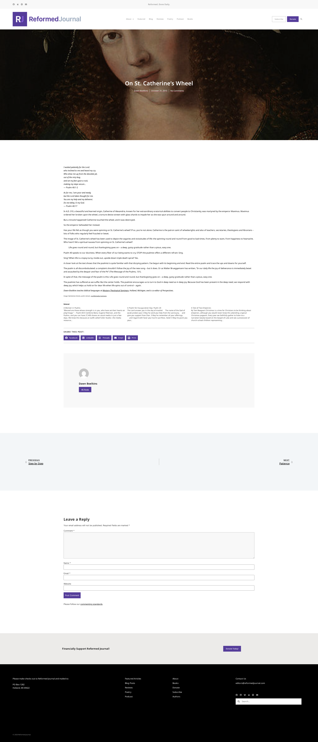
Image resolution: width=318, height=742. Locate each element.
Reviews (160, 19)
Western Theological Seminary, (116, 290)
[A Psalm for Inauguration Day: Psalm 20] (159, 314)
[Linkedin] (241, 695)
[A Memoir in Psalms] (95, 314)
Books (190, 19)
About (128, 19)
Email (67, 573)
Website (67, 584)
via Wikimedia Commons (99, 296)
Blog (151, 19)
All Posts (85, 389)
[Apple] (18, 4)
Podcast (180, 19)
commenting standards (91, 604)
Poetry (170, 19)
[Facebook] (14, 4)
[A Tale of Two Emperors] (223, 314)
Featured (141, 19)
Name (67, 563)
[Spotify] (22, 4)
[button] (301, 19)
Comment (69, 531)
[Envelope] (26, 4)
